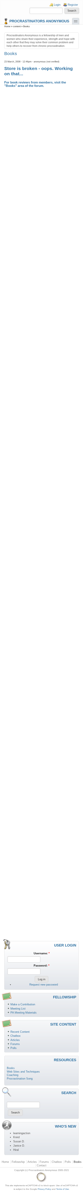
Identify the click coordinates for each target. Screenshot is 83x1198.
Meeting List (18, 1008)
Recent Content (20, 1031)
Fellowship (18, 1161)
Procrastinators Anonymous (39, 21)
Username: (42, 953)
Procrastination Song (20, 1078)
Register (73, 4)
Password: (41, 965)
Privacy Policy (44, 1189)
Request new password (43, 984)
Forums (15, 1044)
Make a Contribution (22, 1004)
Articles (15, 1040)
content (17, 26)
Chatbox (15, 1035)
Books (10, 85)
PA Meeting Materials (23, 1012)
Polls (13, 1048)
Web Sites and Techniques (23, 1071)
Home (7, 26)
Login (57, 4)
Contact (41, 1165)
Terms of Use (62, 1189)
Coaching (12, 1075)
